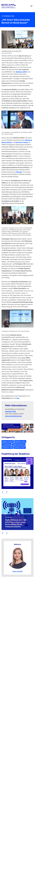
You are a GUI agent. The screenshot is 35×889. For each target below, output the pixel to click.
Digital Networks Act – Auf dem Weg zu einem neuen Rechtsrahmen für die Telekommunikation (15, 522)
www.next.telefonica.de (13, 416)
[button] (2, 492)
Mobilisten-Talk (10, 411)
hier (18, 398)
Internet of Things (21, 142)
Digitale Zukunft (7, 441)
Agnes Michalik (17, 571)
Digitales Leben (20, 441)
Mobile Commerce (18, 444)
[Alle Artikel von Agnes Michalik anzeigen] (17, 558)
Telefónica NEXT (21, 72)
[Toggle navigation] (31, 6)
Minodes (19, 172)
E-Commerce (6, 444)
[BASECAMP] (8, 6)
